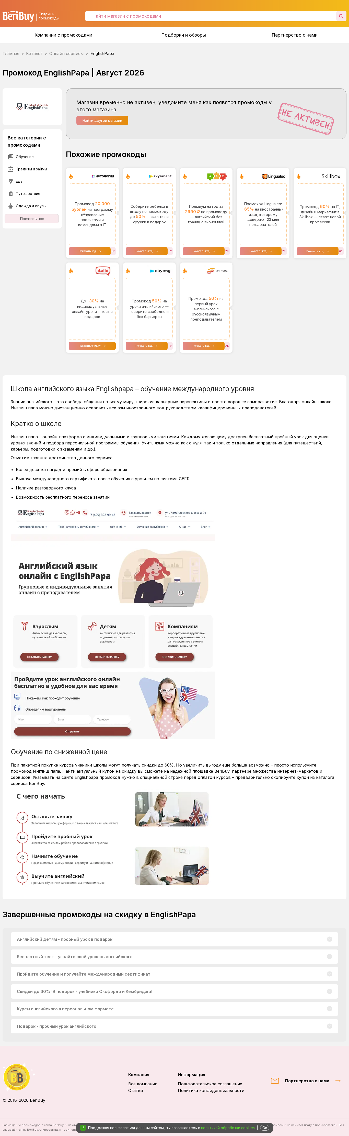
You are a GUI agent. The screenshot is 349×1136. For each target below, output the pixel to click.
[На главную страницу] (24, 1077)
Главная (11, 53)
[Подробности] (329, 939)
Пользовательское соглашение (210, 1083)
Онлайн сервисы (66, 53)
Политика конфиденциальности (211, 1090)
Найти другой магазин (102, 120)
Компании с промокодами (63, 35)
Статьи (135, 1090)
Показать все (32, 218)
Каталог (34, 53)
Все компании (142, 1083)
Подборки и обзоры (183, 35)
